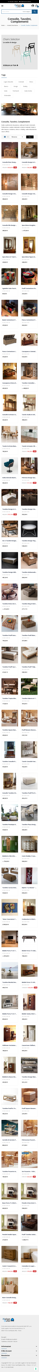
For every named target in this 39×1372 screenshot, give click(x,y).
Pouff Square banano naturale (29, 1108)
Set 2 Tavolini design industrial (9, 541)
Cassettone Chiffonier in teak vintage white (29, 1045)
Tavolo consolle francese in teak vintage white (29, 761)
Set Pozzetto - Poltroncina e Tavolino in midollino (29, 1171)
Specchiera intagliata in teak (29, 225)
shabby (25, 86)
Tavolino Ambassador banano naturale (29, 572)
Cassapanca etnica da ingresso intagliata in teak (9, 383)
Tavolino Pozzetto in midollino (9, 1171)
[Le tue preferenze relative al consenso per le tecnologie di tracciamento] (36, 1369)
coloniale (21, 82)
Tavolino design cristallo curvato (29, 509)
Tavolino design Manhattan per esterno (29, 1077)
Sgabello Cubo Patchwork (9, 288)
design (16, 86)
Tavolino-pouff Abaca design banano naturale (29, 635)
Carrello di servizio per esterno (9, 1140)
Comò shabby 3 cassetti (29, 856)
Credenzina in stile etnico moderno (29, 919)
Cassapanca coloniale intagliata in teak (29, 351)
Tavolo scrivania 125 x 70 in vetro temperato (29, 446)
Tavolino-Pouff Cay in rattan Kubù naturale (9, 667)
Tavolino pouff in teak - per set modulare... (9, 1108)
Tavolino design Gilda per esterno (9, 572)
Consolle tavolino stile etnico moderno (9, 793)
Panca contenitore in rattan (9, 351)
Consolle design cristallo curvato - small (29, 194)
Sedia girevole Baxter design (9, 478)
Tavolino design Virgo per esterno (29, 541)
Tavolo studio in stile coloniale (29, 414)
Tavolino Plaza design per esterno (29, 824)
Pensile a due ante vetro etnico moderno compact (29, 1203)
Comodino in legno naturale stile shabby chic (29, 1266)
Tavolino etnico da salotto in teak (9, 604)
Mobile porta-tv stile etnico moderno (29, 982)
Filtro (29, 137)
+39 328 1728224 (13, 1)
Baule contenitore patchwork (9, 320)
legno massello (8, 82)
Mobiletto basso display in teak (9, 1077)
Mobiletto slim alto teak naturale (9, 856)
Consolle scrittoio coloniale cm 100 (9, 414)
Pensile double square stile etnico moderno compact (9, 1234)
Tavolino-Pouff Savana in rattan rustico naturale (9, 635)
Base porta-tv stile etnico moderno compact (9, 1203)
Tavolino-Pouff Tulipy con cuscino (29, 667)
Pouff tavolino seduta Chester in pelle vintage (29, 1234)
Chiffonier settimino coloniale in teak (9, 1045)
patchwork (16, 91)
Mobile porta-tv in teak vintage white (9, 1014)
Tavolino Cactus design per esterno (9, 888)
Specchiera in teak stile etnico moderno (9, 257)
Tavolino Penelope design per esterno (9, 824)
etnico (31, 82)
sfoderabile (7, 95)
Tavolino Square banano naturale (9, 730)
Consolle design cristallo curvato (9, 194)
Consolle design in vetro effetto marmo (29, 162)
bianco (6, 86)
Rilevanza (17, 137)
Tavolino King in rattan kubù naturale (29, 604)
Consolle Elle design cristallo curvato (9, 225)
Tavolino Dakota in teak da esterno (29, 698)
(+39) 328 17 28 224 (12, 1341)
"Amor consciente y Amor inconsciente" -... (9, 919)
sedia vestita (28, 91)
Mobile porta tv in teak (9, 951)
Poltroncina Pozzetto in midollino (29, 1140)
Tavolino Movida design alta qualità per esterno (9, 982)
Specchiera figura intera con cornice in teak (29, 257)
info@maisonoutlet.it (25, 1)
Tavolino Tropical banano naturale (9, 698)
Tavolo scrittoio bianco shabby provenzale (9, 446)
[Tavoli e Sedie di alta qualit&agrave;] (19, 52)
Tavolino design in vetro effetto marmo (9, 509)
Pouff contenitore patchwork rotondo (29, 288)
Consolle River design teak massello (9, 162)
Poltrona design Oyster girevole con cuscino (29, 478)
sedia (5, 91)
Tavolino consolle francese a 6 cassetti (9, 761)
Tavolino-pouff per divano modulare (29, 793)
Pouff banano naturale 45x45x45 (29, 730)
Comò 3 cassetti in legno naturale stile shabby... (9, 1266)
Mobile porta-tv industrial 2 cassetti (29, 951)
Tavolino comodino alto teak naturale (29, 383)
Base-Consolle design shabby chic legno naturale (9, 1297)
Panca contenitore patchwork (29, 320)
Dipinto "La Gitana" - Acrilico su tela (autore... (29, 888)
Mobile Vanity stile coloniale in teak (29, 1014)
